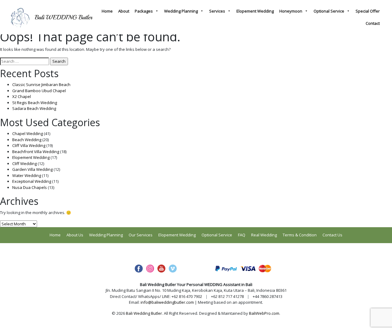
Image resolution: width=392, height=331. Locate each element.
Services (217, 11)
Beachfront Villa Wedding (35, 151)
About (123, 11)
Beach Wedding (26, 139)
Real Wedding (264, 235)
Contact (373, 23)
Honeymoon (290, 11)
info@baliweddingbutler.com (167, 302)
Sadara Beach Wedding (34, 108)
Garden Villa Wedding (32, 169)
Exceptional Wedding (31, 181)
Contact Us (332, 235)
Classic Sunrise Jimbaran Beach (41, 84)
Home (107, 11)
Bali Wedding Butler (144, 313)
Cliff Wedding (24, 163)
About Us (74, 235)
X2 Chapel (21, 96)
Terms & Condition (300, 235)
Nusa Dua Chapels (29, 187)
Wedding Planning (181, 11)
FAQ (241, 235)
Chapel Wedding (27, 133)
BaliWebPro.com (264, 313)
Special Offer (368, 11)
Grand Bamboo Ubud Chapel (39, 90)
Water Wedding (26, 175)
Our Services (141, 235)
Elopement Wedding (255, 11)
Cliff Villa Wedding (28, 145)
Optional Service (329, 11)
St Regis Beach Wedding (34, 102)
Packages (144, 11)
